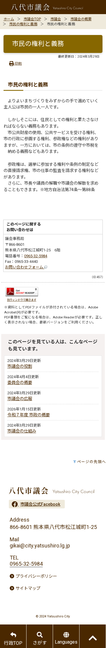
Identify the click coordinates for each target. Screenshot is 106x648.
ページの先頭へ (91, 462)
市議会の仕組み (21, 431)
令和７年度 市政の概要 (28, 414)
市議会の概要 (81, 19)
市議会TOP (32, 19)
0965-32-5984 (35, 256)
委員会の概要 (19, 382)
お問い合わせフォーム (24, 267)
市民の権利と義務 (23, 24)
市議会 (55, 19)
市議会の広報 (19, 398)
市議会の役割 (19, 366)
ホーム (9, 19)
